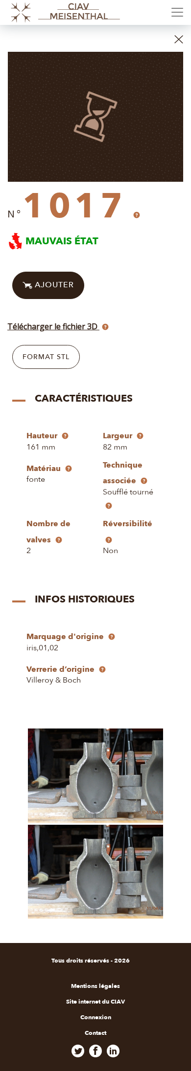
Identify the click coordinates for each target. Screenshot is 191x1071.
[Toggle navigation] (177, 12)
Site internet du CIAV (95, 1002)
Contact (95, 1033)
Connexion (95, 1017)
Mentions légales (95, 986)
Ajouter (53, 284)
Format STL (46, 357)
